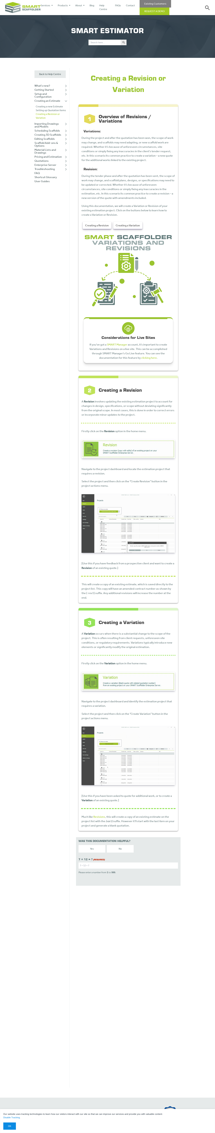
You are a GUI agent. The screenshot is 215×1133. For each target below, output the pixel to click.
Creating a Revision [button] (97, 225)
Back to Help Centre (50, 74)
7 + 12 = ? (92, 859)
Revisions (99, 816)
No (120, 848)
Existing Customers (155, 3)
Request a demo (154, 11)
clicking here (149, 357)
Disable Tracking (11, 1117)
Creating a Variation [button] (128, 225)
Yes (92, 848)
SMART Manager (117, 344)
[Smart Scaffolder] (23, 7)
